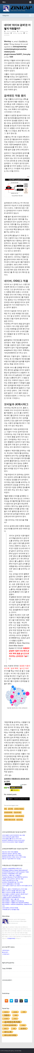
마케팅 (23, 1025)
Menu (4, 2)
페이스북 (8, 1032)
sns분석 (6, 1018)
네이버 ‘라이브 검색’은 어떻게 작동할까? (17, 26)
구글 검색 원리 (17, 812)
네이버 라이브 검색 (9, 816)
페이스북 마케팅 (10, 1035)
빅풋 (14, 1028)
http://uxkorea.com (13, 923)
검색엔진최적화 (8, 812)
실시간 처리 (19, 819)
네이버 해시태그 (19, 816)
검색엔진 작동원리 (19, 809)
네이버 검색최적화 (10, 1025)
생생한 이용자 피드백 (9, 819)
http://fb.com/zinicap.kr (14, 921)
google (15, 1012)
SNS (16, 1015)
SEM (24, 1012)
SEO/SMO (6, 33)
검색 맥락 (10, 809)
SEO (5, 809)
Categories (6, 15)
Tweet (15, 1018)
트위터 (23, 1028)
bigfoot (6, 1012)
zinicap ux (18, 938)
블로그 (5, 1028)
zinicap (14, 31)
